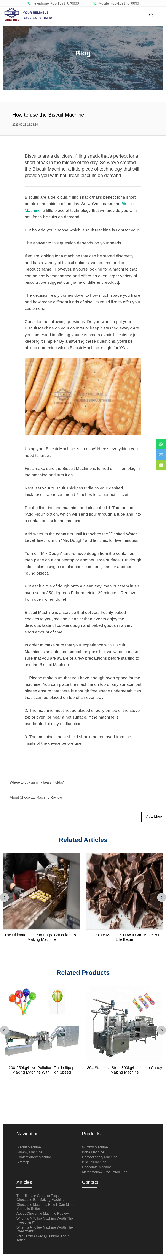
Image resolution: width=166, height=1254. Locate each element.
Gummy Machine (29, 1152)
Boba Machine (93, 1152)
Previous (4, 897)
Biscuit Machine (28, 1147)
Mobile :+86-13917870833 (118, 3)
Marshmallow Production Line (105, 1172)
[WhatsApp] (161, 441)
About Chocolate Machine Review (42, 1213)
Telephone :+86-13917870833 (55, 3)
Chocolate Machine (97, 1167)
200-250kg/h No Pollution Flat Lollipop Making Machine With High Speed (41, 1070)
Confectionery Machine (34, 1157)
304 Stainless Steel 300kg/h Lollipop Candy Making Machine (124, 1070)
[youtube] (161, 462)
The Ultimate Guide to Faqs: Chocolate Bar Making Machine (41, 937)
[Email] (161, 451)
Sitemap (22, 1162)
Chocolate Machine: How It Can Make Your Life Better (125, 937)
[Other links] (160, 15)
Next (161, 897)
